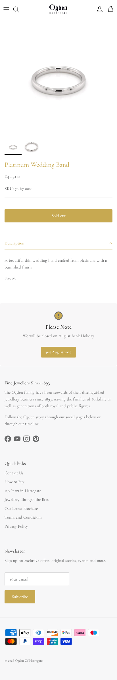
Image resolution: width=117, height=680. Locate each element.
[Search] (18, 9)
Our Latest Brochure (21, 508)
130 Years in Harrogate (23, 490)
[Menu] (6, 9)
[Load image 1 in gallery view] (58, 77)
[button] (58, 243)
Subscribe (20, 596)
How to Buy (14, 481)
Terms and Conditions (23, 517)
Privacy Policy (16, 526)
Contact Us (14, 472)
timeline (32, 423)
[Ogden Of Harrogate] (58, 9)
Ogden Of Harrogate (29, 660)
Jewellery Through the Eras (27, 499)
